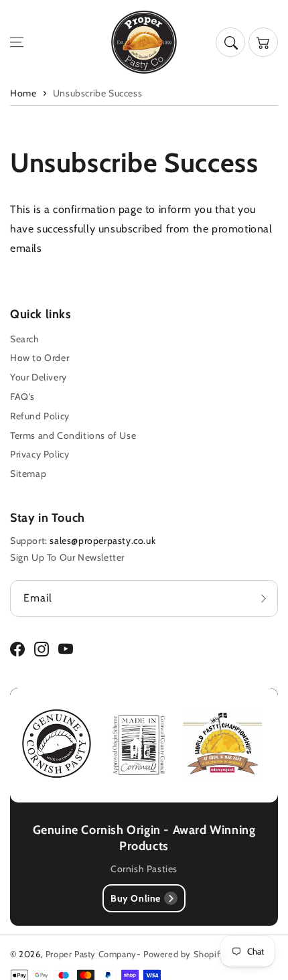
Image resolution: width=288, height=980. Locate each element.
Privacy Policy (39, 454)
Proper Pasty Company (91, 954)
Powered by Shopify (184, 954)
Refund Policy (40, 416)
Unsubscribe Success (97, 93)
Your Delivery (38, 377)
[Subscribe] (263, 598)
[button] (16, 42)
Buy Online (136, 898)
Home (23, 93)
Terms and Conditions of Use (73, 435)
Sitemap (28, 474)
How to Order (39, 358)
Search (25, 339)
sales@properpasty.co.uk (102, 541)
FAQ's (22, 397)
